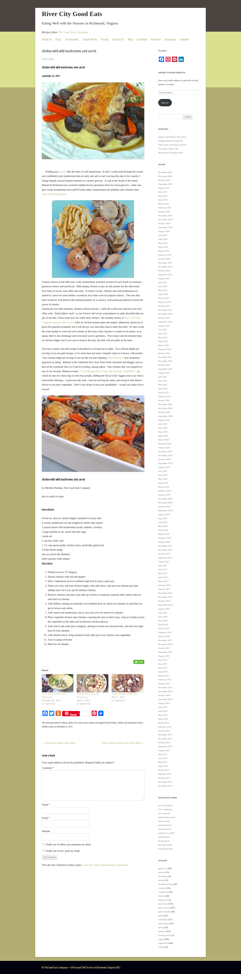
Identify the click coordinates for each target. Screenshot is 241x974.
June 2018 (162, 522)
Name (46, 804)
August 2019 (164, 467)
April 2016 (163, 624)
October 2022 (164, 318)
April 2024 (163, 247)
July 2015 (162, 660)
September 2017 (165, 557)
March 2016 (163, 628)
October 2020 (164, 412)
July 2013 (162, 754)
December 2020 (165, 404)
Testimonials (72, 39)
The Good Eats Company (73, 32)
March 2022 (163, 345)
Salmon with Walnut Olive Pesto (172, 137)
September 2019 (165, 463)
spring (161, 927)
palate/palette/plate (166, 817)
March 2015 (163, 675)
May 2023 (162, 290)
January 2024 (164, 259)
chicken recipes (48, 726)
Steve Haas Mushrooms (54, 194)
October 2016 (164, 601)
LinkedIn (184, 39)
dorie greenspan (165, 845)
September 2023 (165, 274)
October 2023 (164, 270)
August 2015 (164, 656)
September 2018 (165, 510)
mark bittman (164, 837)
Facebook (142, 39)
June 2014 (162, 711)
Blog (130, 39)
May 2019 (162, 479)
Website (46, 831)
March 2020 (163, 439)
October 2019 (164, 459)
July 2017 (162, 565)
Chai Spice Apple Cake (168, 148)
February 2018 (164, 538)
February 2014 (164, 727)
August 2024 (164, 231)
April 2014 (163, 719)
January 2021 (164, 400)
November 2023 (165, 266)
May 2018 (162, 526)
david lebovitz (164, 829)
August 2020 (164, 420)
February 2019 (164, 491)
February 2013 (164, 774)
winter (92, 722)
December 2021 (165, 357)
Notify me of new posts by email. (63, 850)
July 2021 (162, 377)
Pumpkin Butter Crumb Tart (170, 141)
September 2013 (165, 746)
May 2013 (162, 762)
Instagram (170, 39)
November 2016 (165, 597)
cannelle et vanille (166, 833)
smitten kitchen (165, 825)
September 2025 (165, 184)
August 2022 (164, 325)
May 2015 (162, 668)
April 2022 (163, 341)
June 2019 (162, 475)
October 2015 (164, 648)
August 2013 (164, 750)
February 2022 (164, 349)
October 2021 (164, 365)
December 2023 (165, 263)
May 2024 (162, 243)
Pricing (104, 39)
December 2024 (165, 215)
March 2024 (163, 251)
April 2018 (163, 530)
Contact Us (118, 39)
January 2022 (164, 353)
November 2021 (165, 361)
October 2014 (164, 695)
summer (161, 931)
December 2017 (165, 546)
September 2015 (165, 652)
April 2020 (163, 436)
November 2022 (165, 314)
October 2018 (164, 506)
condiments (163, 892)
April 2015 (163, 672)
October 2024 (164, 223)
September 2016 (165, 605)
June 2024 (162, 239)
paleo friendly (164, 911)
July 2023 (162, 282)
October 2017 (164, 554)
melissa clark (164, 821)
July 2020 (162, 424)
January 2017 (164, 589)
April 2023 (163, 294)
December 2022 (165, 310)
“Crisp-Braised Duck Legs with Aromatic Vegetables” (108, 371)
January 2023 (164, 306)
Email (46, 818)
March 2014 (163, 723)
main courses (83, 722)
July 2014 (162, 707)
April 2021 (163, 388)
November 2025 (165, 176)
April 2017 (163, 577)
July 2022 (162, 329)
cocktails (162, 888)
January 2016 (164, 636)
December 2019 (165, 451)
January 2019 (164, 495)
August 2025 (164, 188)
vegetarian (163, 943)
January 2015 (164, 683)
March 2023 (163, 298)
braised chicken (110, 722)
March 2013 (163, 770)
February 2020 (164, 443)
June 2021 (162, 381)
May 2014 (162, 715)
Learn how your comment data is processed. (105, 865)
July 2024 (162, 235)
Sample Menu (89, 39)
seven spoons (164, 813)
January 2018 (164, 542)
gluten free (72, 722)
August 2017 (164, 561)
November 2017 (165, 550)
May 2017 (162, 573)
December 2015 (165, 640)
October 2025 (164, 180)
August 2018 (164, 514)
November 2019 (165, 455)
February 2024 (164, 255)
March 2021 (163, 392)
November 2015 (165, 644)
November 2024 (165, 219)
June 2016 (162, 616)
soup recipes (163, 923)
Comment (48, 768)
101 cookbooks (165, 809)
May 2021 (162, 384)
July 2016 (162, 613)
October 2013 (164, 742)
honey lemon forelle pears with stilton (123, 742)
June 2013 (162, 758)
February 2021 (164, 396)
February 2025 (164, 207)
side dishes (163, 919)
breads (161, 880)
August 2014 (164, 703)
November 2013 (165, 738)
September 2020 (165, 416)
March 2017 (163, 581)
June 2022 (162, 333)
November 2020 (165, 408)
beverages (162, 876)
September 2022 (165, 322)
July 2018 (162, 518)
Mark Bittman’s (115, 357)
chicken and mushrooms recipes (130, 722)
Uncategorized (164, 935)
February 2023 (164, 302)
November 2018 (165, 502)
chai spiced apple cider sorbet (58, 742)
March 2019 (163, 487)
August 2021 (164, 373)
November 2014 (165, 691)
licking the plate (165, 848)
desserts (161, 896)
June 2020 (162, 428)
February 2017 (164, 585)
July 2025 (162, 192)
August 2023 (164, 278)
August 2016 (164, 609)
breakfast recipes (165, 884)
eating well (163, 900)
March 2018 (163, 534)
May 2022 (162, 337)
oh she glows (164, 841)
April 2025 (163, 200)
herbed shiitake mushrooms (124, 694)
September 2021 (165, 369)
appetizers (162, 868)
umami (63, 171)
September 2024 (165, 227)
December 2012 (165, 782)
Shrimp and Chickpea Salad (170, 152)
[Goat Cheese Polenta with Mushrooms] (57, 683)
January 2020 (164, 447)
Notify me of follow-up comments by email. (68, 844)
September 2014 (165, 699)
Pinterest (156, 39)
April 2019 (163, 483)
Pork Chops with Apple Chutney (172, 145)
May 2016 (162, 620)
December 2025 (165, 172)
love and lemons (165, 805)
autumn (64, 722)
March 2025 (163, 204)
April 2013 (163, 766)
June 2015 (162, 664)
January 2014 (164, 731)
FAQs (58, 39)
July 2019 (162, 471)
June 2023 (162, 286)
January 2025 (164, 211)
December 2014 (165, 687)
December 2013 (165, 734)
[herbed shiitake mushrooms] (127, 683)
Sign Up (165, 102)
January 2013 (164, 778)
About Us (46, 39)
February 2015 (164, 679)
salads (161, 915)
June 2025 (162, 196)
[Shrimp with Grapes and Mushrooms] (92, 683)
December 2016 (165, 593)
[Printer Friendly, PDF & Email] (138, 661)
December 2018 (165, 498)
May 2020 (162, 432)
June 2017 (162, 569)
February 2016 (164, 632)
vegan (161, 939)
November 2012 (165, 786)
